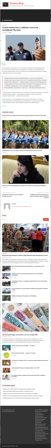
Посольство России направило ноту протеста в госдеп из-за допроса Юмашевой (24, 185)
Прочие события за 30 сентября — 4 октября (23, 345)
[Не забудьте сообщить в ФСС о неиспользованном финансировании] (6, 365)
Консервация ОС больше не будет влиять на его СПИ (25, 367)
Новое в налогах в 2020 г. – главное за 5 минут (24, 353)
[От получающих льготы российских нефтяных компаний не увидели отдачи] (6, 293)
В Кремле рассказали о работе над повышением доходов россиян (25, 255)
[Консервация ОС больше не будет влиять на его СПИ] (6, 372)
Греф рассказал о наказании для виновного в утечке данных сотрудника (20, 393)
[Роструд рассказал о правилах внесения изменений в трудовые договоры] (6, 379)
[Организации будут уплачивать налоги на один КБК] (25, 331)
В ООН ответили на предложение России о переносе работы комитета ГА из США (24, 115)
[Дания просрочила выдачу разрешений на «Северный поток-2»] (6, 270)
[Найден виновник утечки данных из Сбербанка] (6, 300)
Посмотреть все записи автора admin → (22, 206)
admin (10, 32)
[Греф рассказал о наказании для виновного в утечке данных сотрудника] (6, 278)
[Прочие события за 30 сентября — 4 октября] (6, 350)
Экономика (4, 253)
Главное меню (8, 20)
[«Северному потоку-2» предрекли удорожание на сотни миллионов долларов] (6, 285)
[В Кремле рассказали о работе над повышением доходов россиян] (25, 252)
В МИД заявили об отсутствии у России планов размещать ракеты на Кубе (22, 150)
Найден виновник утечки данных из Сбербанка (24, 295)
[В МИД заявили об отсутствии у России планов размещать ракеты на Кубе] (25, 149)
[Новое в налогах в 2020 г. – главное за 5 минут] (6, 357)
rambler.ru (4, 105)
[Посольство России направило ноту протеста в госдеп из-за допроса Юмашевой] (25, 184)
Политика (4, 25)
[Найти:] (25, 219)
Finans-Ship (17, 3)
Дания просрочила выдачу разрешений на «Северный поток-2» (28, 266)
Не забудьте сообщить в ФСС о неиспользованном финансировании (30, 360)
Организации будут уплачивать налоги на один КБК (20, 334)
